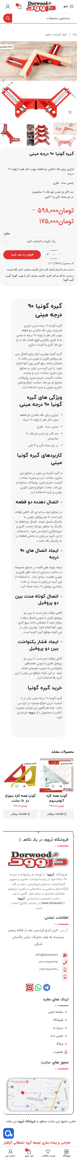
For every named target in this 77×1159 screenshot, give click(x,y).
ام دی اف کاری (54, 275)
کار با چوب (24, 275)
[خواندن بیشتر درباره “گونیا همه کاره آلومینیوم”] (60, 786)
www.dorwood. (52, 903)
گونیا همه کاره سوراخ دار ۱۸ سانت (20, 798)
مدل (7, 233)
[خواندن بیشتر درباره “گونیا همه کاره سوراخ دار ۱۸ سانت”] (24, 786)
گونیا (14, 275)
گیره (8, 275)
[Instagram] (29, 987)
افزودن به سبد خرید (22, 254)
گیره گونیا (68, 279)
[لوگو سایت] (41, 6)
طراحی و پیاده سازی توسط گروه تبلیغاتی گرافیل (36, 1142)
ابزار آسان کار (52, 269)
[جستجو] (7, 18)
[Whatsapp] (38, 987)
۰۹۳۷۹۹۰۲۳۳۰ (48, 970)
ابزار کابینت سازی (56, 35)
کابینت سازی (38, 275)
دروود (32, 712)
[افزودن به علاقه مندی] (53, 786)
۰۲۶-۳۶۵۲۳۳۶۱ (48, 962)
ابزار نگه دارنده (15, 269)
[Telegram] (46, 987)
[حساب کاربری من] (7, 6)
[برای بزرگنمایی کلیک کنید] (70, 112)
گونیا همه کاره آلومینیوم (56, 798)
